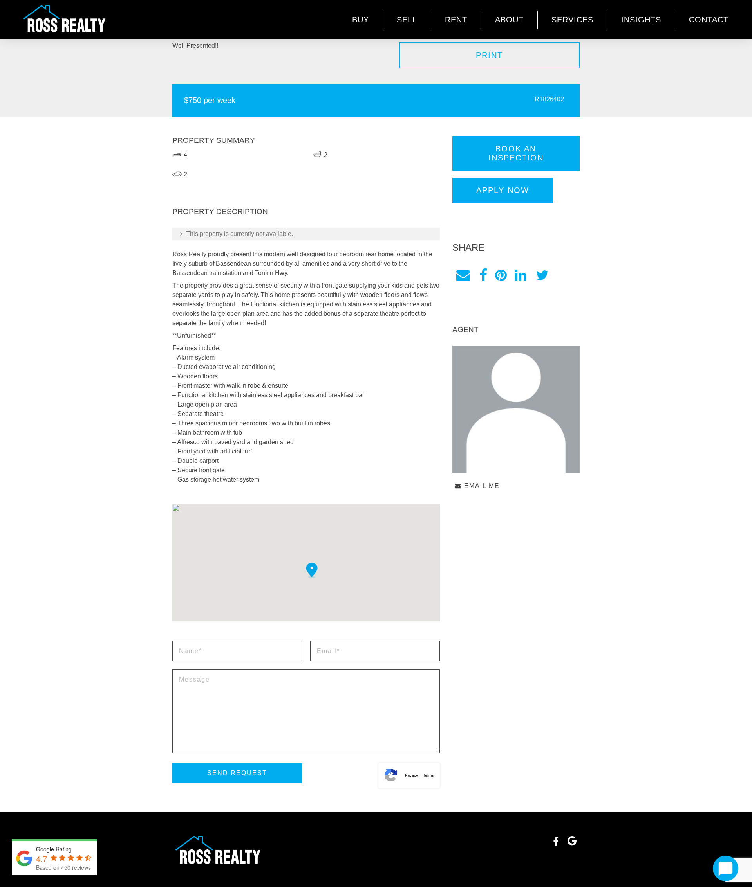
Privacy (411, 775)
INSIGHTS (641, 19)
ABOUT (509, 19)
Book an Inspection (516, 153)
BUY (360, 19)
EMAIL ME (481, 485)
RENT (456, 19)
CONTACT (708, 19)
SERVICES (572, 19)
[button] (312, 570)
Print (489, 55)
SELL (407, 19)
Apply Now (502, 190)
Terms (428, 775)
